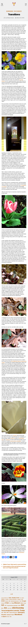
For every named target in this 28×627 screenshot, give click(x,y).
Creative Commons (13, 599)
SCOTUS (9, 608)
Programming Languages (12, 605)
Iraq (13, 603)
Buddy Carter (15, 597)
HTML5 (7, 603)
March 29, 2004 (20, 17)
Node (25, 603)
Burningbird (9, 11)
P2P (2, 605)
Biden (10, 597)
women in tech (10, 614)
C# (20, 597)
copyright (6, 599)
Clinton (3, 599)
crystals (19, 599)
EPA (9, 601)
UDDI (2, 612)
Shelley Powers (10, 17)
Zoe (10, 616)
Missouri (17, 603)
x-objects (4, 616)
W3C (8, 612)
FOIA (20, 601)
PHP (5, 605)
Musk (22, 603)
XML (8, 616)
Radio (19, 605)
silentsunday (18, 608)
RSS (5, 608)
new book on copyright (15, 441)
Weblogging (21, 612)
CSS (22, 599)
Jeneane (15, 435)
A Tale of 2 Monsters (4, 597)
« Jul (11, 594)
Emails (6, 601)
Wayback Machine (13, 612)
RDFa (2, 608)
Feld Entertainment (15, 601)
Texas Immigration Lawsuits (10, 610)
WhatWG (3, 614)
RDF (22, 605)
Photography (18, 11)
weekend (8, 439)
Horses (2, 603)
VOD (5, 612)
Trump (22, 610)
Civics (22, 597)
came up (13, 438)
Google (24, 601)
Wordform (18, 614)
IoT (10, 603)
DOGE (3, 601)
